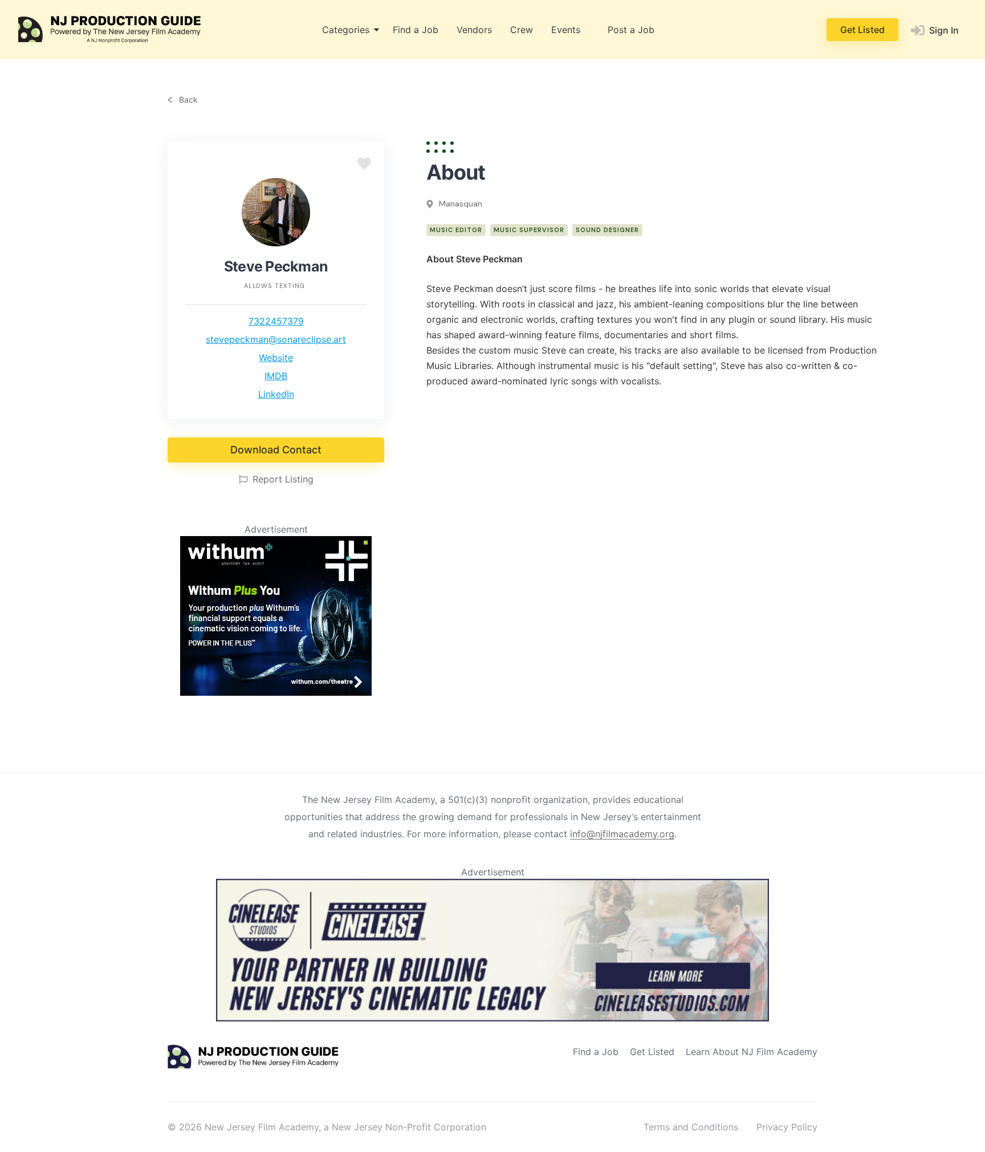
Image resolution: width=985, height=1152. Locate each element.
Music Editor (456, 230)
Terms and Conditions (691, 1127)
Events (565, 29)
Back (187, 100)
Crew (521, 29)
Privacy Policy (786, 1127)
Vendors (474, 29)
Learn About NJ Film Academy (751, 1051)
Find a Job (415, 29)
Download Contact (275, 450)
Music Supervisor (529, 230)
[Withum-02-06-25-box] (276, 692)
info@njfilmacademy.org (622, 833)
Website (276, 357)
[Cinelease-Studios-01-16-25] (492, 1018)
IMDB (275, 376)
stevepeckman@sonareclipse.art (276, 339)
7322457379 (276, 321)
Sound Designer (607, 230)
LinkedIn (276, 394)
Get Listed (862, 29)
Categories (345, 29)
